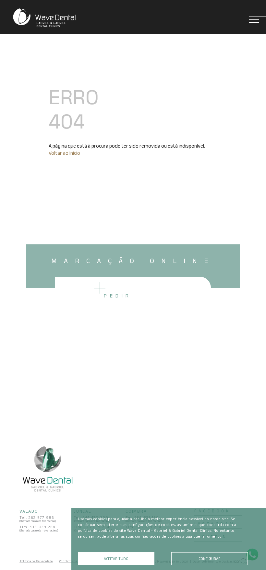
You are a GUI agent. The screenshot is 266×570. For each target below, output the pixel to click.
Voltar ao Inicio (64, 153)
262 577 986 (41, 517)
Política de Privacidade (36, 561)
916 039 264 (42, 527)
